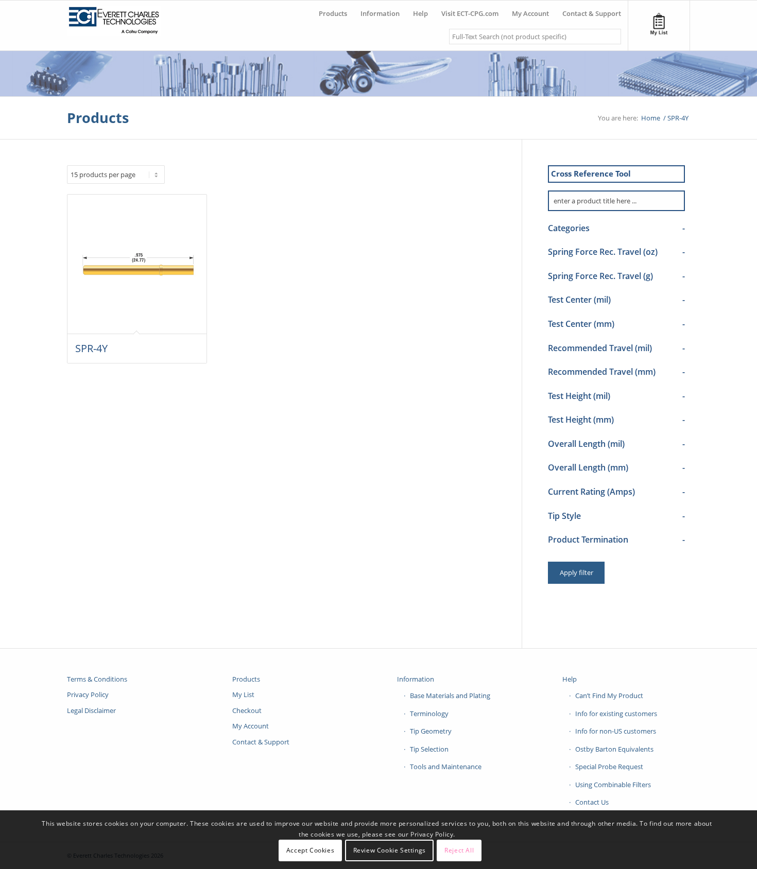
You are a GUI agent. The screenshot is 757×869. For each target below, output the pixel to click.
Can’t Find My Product (609, 695)
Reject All (459, 850)
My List (243, 694)
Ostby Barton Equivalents (614, 749)
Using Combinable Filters (613, 784)
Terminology (429, 713)
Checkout (247, 710)
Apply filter (576, 572)
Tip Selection (429, 749)
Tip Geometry (431, 731)
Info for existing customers (616, 713)
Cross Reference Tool (591, 173)
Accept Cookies (310, 850)
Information (415, 679)
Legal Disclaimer (91, 710)
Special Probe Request (609, 766)
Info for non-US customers (615, 731)
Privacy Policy (88, 694)
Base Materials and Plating (450, 695)
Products (98, 117)
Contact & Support (260, 741)
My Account (250, 726)
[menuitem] (333, 10)
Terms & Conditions (97, 679)
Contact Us (592, 802)
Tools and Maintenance (445, 766)
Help (569, 679)
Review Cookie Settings (389, 850)
